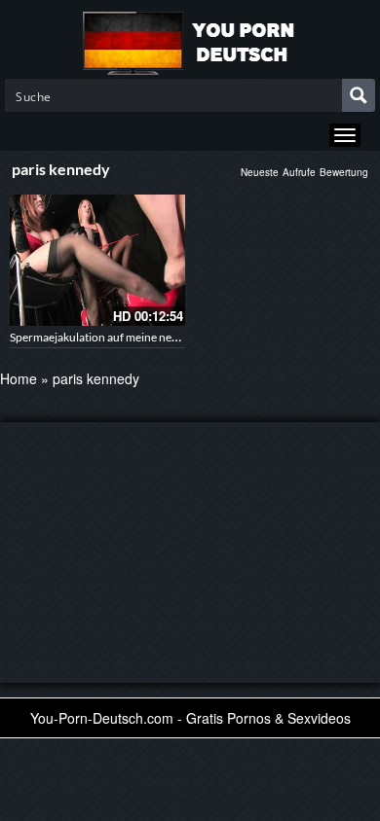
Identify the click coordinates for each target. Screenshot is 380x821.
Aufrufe (299, 172)
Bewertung (344, 172)
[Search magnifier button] (358, 95)
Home (18, 378)
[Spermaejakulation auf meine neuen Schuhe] (97, 260)
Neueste (260, 172)
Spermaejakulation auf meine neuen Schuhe (120, 337)
